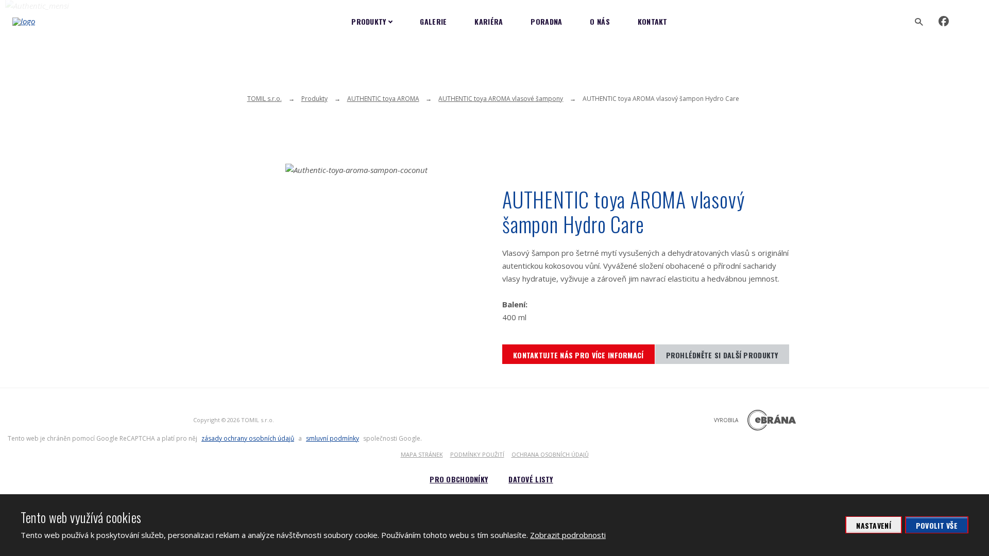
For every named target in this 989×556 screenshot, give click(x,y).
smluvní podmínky (332, 438)
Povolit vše (937, 525)
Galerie (433, 21)
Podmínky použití (477, 454)
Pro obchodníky (459, 479)
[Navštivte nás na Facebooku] (944, 21)
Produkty (368, 21)
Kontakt (653, 21)
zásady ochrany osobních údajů (247, 438)
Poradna (546, 21)
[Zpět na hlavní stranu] (59, 22)
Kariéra (488, 21)
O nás (599, 21)
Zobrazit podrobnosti (568, 535)
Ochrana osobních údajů (550, 454)
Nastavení (873, 525)
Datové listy (530, 479)
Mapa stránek (422, 454)
